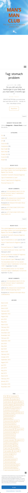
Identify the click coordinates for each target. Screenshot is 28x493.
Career (3, 138)
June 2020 (4, 343)
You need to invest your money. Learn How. (13, 250)
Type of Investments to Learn (9, 177)
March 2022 (4, 324)
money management (9, 454)
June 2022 (4, 319)
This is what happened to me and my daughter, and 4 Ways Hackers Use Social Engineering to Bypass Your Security (14, 170)
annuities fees (15, 399)
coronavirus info (8, 410)
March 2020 (4, 351)
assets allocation (18, 402)
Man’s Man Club (14, 15)
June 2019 (4, 368)
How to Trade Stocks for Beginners (11, 180)
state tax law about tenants (11, 470)
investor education (9, 440)
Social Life (4, 157)
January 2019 (4, 381)
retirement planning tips (10, 467)
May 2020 (4, 346)
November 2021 (5, 335)
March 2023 (4, 308)
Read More (14, 108)
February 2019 (5, 379)
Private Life (16, 96)
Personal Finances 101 (7, 183)
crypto (16, 410)
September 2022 (5, 314)
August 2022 (4, 316)
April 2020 (4, 349)
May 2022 (4, 322)
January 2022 (4, 330)
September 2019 (5, 360)
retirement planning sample (11, 464)
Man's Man (4, 151)
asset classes (8, 402)
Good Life (4, 143)
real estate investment (10, 459)
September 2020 (5, 341)
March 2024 (4, 303)
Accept (14, 487)
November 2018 (5, 387)
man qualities (7, 451)
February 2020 (5, 354)
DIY (2, 141)
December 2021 (5, 333)
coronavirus (17, 407)
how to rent (20, 429)
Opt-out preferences (10, 491)
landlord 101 (19, 440)
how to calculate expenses (11, 426)
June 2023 (4, 306)
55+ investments (13, 396)
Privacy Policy (18, 491)
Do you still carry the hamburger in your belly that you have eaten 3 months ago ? (14, 90)
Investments (4, 146)
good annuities (8, 418)
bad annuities (19, 404)
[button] (25, 473)
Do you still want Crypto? (8, 259)
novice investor (8, 456)
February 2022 (5, 327)
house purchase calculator (11, 421)
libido (15, 445)
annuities (6, 399)
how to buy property (9, 423)
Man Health (11, 96)
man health (15, 448)
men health (16, 451)
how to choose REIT (9, 429)
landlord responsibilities (10, 443)
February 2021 (5, 338)
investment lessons (9, 434)
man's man (7, 448)
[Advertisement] (14, 50)
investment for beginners (11, 432)
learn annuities (8, 445)
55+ (2, 135)
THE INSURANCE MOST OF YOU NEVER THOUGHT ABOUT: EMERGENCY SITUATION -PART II (13, 193)
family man (20, 413)
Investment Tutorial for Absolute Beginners (13, 175)
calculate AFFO (8, 407)
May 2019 (4, 370)
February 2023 (5, 311)
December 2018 (5, 384)
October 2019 (5, 357)
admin (19, 85)
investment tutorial (9, 437)
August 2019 (4, 362)
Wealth (3, 160)
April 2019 (4, 373)
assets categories (9, 404)
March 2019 (4, 376)
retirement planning (9, 462)
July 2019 (3, 365)
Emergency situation (9, 413)
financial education (9, 415)
